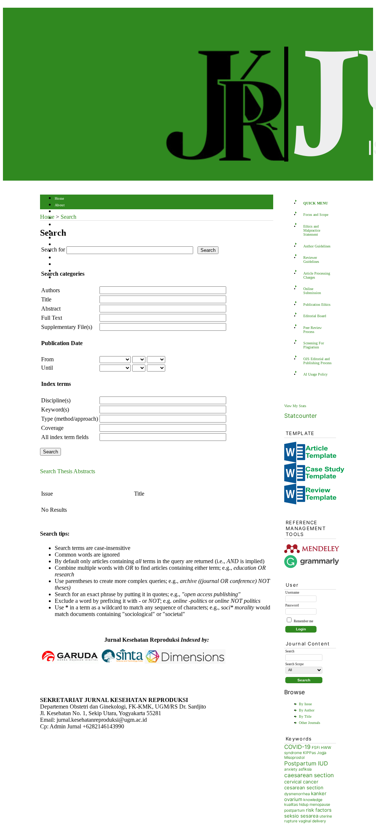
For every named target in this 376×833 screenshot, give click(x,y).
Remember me (303, 621)
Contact (61, 278)
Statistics (62, 258)
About (60, 205)
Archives (62, 238)
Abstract (51, 308)
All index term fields (64, 437)
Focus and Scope (315, 215)
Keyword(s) (55, 409)
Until (47, 368)
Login (60, 212)
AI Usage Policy (315, 374)
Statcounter (300, 415)
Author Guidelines (316, 246)
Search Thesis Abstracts (67, 471)
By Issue (305, 704)
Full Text (51, 318)
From (47, 359)
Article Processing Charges (316, 275)
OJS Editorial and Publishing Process (317, 361)
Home (59, 198)
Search (60, 225)
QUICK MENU (315, 203)
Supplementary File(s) (66, 327)
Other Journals (309, 723)
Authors (50, 290)
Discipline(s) (55, 400)
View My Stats (295, 406)
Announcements (68, 245)
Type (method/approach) (69, 419)
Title (46, 299)
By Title (305, 716)
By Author (306, 710)
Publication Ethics (316, 305)
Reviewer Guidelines (311, 260)
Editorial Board (314, 316)
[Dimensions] (185, 662)
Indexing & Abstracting (74, 264)
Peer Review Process (312, 330)
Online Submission (312, 291)
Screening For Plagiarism (313, 345)
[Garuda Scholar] (69, 662)
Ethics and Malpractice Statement (311, 230)
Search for (53, 249)
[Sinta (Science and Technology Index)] (122, 662)
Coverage (52, 428)
